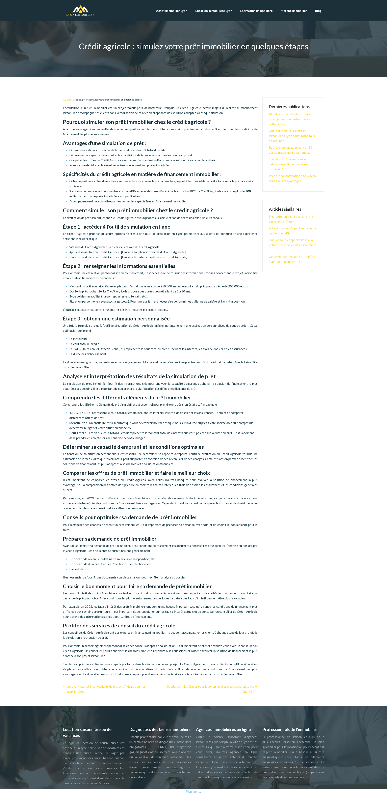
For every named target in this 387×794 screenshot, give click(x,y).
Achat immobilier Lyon (171, 10)
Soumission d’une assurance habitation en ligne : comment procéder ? (288, 164)
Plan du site (193, 791)
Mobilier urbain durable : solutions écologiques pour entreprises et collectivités (292, 119)
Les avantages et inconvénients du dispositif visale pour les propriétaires (106, 689)
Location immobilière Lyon (213, 10)
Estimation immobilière (256, 10)
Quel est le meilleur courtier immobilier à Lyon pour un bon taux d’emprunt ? (292, 136)
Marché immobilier (294, 10)
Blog (318, 10)
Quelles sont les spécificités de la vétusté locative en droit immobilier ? (292, 245)
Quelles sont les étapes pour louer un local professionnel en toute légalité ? (210, 689)
